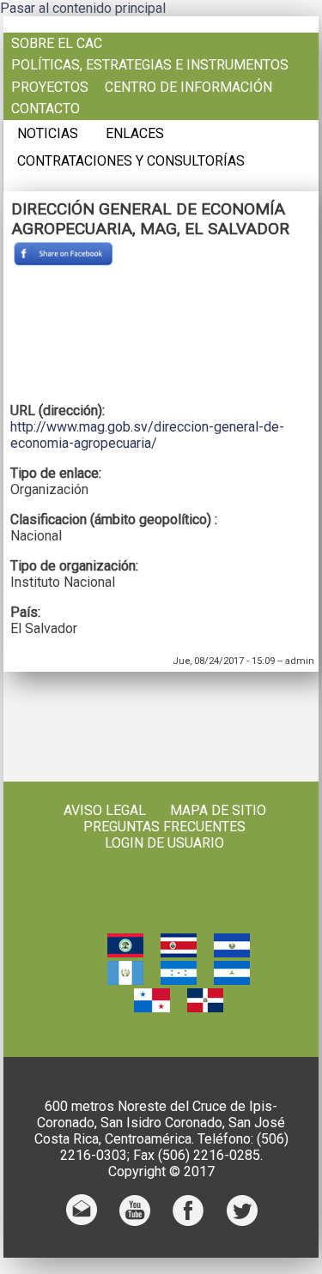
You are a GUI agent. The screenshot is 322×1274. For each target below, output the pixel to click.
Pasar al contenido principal (83, 8)
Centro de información (188, 87)
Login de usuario (164, 843)
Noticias (47, 134)
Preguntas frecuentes (164, 826)
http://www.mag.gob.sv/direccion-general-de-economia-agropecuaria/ (147, 435)
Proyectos (49, 87)
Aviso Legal (105, 810)
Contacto (45, 109)
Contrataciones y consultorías (131, 161)
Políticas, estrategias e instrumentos (150, 65)
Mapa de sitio (218, 810)
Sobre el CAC (56, 44)
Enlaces (135, 134)
